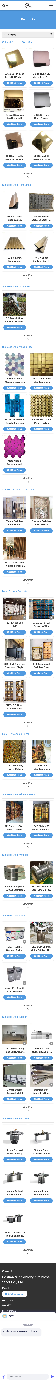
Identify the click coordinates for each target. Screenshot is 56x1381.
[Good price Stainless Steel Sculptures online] (28, 339)
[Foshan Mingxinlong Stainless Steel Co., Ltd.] (29, 5)
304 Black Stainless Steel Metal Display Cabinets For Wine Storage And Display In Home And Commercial (14, 666)
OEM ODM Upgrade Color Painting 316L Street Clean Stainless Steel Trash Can (41, 949)
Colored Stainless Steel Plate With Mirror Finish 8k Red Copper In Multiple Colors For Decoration (14, 117)
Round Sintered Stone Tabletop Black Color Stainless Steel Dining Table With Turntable (15, 1152)
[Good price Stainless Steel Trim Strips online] (28, 278)
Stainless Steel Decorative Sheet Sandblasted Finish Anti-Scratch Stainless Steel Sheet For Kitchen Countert (42, 1092)
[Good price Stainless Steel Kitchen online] (28, 1110)
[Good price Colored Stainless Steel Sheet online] (28, 177)
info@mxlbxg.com (16, 1294)
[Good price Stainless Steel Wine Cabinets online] (28, 847)
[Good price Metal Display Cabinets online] (28, 726)
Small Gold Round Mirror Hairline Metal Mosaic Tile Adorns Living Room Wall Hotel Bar (41, 422)
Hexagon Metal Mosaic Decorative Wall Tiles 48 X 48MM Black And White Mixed (14, 381)
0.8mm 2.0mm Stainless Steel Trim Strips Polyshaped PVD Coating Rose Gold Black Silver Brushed (41, 218)
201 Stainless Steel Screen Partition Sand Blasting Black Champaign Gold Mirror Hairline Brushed (15, 564)
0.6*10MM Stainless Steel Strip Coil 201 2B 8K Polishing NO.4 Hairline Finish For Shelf (41, 888)
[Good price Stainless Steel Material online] (28, 907)
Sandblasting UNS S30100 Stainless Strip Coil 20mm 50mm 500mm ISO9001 (14, 888)
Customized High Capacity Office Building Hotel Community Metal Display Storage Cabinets (41, 625)
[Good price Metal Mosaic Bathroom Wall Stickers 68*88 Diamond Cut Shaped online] (15, 446)
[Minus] (52, 1316)
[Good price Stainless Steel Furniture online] (28, 1253)
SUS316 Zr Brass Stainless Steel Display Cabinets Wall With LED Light (14, 707)
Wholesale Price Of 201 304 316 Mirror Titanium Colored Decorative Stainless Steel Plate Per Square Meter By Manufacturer (14, 76)
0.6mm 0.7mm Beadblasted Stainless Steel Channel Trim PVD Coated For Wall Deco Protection (14, 218)
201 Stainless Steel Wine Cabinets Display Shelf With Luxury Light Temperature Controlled (14, 828)
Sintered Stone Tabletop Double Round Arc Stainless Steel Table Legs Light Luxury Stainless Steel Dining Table (41, 1152)
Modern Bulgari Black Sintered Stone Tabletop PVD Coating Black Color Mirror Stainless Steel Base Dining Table (14, 1193)
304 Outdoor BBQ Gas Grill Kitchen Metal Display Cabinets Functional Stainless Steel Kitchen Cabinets (14, 1050)
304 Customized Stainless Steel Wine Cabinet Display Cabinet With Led (41, 666)
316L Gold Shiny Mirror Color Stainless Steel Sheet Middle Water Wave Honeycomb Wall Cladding (14, 768)
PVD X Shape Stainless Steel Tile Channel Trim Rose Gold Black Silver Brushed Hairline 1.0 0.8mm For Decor (41, 260)
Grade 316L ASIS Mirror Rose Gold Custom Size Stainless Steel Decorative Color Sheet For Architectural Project (41, 76)
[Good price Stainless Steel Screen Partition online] (28, 583)
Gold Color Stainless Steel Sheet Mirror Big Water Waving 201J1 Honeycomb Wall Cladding (41, 768)
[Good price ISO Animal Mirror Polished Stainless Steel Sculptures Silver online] (14, 304)
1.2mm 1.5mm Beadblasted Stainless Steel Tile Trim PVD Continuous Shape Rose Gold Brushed (14, 260)
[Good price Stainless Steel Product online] (28, 1009)
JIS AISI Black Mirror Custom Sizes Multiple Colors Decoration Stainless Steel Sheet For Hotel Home (41, 117)
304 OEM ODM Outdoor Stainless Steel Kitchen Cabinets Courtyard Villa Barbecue (41, 1050)
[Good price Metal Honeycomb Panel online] (28, 786)
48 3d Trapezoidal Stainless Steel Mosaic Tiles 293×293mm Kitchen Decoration (42, 381)
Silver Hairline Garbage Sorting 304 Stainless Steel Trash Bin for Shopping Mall (14, 949)
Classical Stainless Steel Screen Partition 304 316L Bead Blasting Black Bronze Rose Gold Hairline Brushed (41, 523)
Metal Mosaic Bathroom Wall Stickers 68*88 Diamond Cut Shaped (14, 463)
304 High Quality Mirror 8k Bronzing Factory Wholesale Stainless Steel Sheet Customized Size (14, 158)
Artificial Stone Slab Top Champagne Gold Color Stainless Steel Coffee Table (14, 1234)
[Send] (52, 1377)
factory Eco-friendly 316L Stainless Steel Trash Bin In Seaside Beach (14, 990)
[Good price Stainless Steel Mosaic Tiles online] (28, 482)
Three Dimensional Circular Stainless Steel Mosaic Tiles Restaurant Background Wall (14, 422)
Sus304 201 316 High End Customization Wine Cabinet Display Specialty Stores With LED (15, 625)
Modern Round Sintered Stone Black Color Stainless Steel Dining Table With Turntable (41, 1193)
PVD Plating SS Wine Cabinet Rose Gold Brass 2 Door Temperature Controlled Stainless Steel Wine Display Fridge (41, 828)
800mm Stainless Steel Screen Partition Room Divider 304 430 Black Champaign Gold (14, 523)
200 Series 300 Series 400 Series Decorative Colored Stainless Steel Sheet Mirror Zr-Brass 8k (42, 158)
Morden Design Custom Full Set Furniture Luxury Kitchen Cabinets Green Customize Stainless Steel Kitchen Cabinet (15, 1092)
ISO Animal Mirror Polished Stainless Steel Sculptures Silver (14, 320)
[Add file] (3, 1377)
